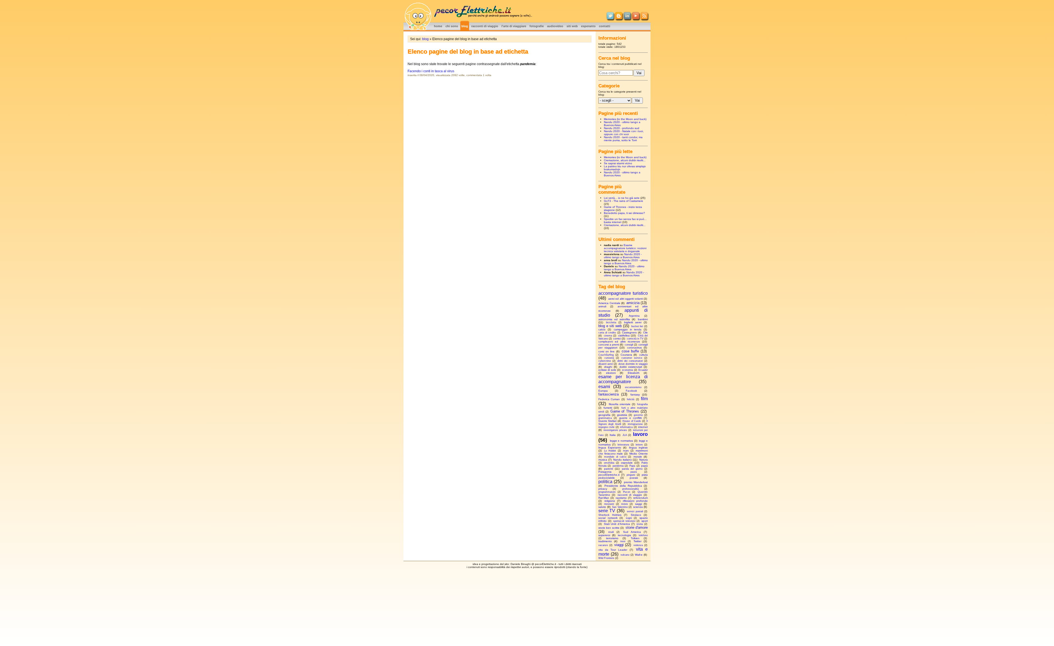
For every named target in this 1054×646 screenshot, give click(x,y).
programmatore (607, 492)
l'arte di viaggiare (513, 26)
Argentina (634, 315)
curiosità (609, 358)
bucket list (637, 326)
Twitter (637, 541)
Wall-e (639, 554)
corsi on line (606, 351)
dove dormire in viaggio (633, 363)
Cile (645, 332)
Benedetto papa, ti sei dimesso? (624, 213)
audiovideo (555, 26)
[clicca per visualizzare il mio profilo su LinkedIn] (627, 18)
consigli (629, 344)
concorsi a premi (608, 344)
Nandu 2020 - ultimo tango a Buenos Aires (623, 256)
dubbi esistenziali (630, 366)
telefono (643, 535)
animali (602, 306)
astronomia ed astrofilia (614, 319)
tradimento (605, 541)
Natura (643, 459)
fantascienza (608, 394)
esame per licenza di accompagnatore (623, 379)
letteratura (623, 444)
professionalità (630, 489)
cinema (608, 335)
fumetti (608, 407)
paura (633, 471)
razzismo (621, 497)
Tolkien (635, 538)
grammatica (605, 418)
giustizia (622, 414)
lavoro (640, 434)
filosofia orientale (620, 404)
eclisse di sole (607, 369)
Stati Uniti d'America (617, 523)
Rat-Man (603, 497)
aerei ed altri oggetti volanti (625, 298)
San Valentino (620, 507)
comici (617, 338)
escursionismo (633, 387)
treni (622, 541)
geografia (604, 414)
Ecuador (643, 370)
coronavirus (634, 347)
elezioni (611, 372)
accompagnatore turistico (623, 293)
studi (611, 532)
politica (605, 481)
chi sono (451, 26)
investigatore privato (615, 430)
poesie (634, 477)
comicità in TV (635, 338)
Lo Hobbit (610, 450)
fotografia (642, 404)
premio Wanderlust (636, 482)
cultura (643, 354)
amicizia (633, 303)
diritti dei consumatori (630, 361)
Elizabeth (634, 372)
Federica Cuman (609, 399)
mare (626, 450)
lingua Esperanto (609, 447)
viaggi (619, 545)
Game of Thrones (624, 411)
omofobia (609, 462)
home (438, 26)
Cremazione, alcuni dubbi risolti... (625, 160)
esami (604, 386)
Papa (632, 465)
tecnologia (624, 535)
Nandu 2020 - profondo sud (621, 128)
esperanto (588, 26)
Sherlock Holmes (609, 514)
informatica (626, 427)
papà (644, 465)
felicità (630, 399)
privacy (602, 488)
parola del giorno (632, 468)
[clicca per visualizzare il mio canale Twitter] (610, 18)
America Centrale (609, 303)
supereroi (604, 535)
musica (602, 459)
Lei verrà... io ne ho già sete (622, 197)
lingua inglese (638, 447)
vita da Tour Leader (612, 549)
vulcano (625, 554)
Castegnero (629, 332)
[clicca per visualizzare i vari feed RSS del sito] (644, 18)
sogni (629, 518)
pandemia (618, 465)
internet (643, 426)
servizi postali (635, 511)
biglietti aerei (632, 322)
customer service (631, 358)
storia (640, 524)
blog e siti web (610, 326)
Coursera (626, 354)
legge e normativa (621, 440)
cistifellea (624, 335)
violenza (638, 545)
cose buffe (630, 351)
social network (608, 517)
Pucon (626, 492)
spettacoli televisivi (624, 521)
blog (464, 26)
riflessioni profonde (635, 500)
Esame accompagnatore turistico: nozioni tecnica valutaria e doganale (625, 248)
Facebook (631, 390)
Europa (603, 390)
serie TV (606, 510)
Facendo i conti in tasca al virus (431, 71)
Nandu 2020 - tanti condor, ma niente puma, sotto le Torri (623, 139)
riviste (624, 504)
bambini (643, 319)
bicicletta (611, 322)
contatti (604, 26)
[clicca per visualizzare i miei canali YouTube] (635, 18)
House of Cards (632, 421)
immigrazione (635, 424)
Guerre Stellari (607, 420)
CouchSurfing (606, 354)
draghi (608, 366)
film (644, 398)
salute (602, 506)
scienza (638, 506)
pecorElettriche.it (608, 474)
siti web (572, 26)
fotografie (536, 26)
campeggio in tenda (627, 329)
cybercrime (604, 361)
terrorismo (612, 538)
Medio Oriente (638, 453)
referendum (640, 497)
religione (609, 500)
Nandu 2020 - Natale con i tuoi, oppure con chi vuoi (624, 133)
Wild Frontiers (606, 558)
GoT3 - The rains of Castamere (623, 200)
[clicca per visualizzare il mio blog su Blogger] (618, 18)
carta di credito (607, 332)
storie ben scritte (608, 527)
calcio (602, 329)
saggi (638, 503)
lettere (639, 444)
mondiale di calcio (615, 456)
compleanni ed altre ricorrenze (619, 341)
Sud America (632, 531)
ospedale (627, 462)
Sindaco (636, 514)
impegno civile (606, 427)
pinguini (631, 475)
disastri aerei (605, 364)
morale (637, 456)
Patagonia (605, 471)
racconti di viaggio (484, 26)
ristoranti (609, 504)
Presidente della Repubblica (623, 485)
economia (627, 370)
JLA (625, 435)
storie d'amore (637, 527)
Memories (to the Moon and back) (625, 119)
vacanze (603, 545)
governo (638, 415)
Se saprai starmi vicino (618, 163)
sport (644, 520)
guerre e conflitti (630, 417)
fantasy (635, 394)
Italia (613, 434)
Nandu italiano (622, 459)
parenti (608, 468)
